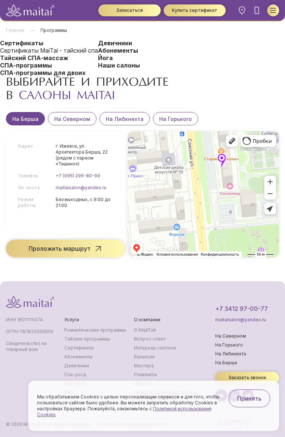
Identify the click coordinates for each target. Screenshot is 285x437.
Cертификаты (79, 348)
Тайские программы (87, 339)
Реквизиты (145, 374)
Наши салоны (119, 65)
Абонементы (118, 50)
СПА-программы (26, 65)
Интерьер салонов (155, 348)
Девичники (115, 43)
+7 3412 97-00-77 (241, 308)
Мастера (144, 365)
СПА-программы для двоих (43, 72)
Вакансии (144, 356)
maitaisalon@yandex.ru (81, 187)
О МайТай (145, 330)
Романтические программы (95, 330)
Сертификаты (21, 43)
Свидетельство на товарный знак (26, 346)
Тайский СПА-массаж (34, 58)
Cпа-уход (75, 374)
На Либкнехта (125, 119)
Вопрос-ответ (150, 339)
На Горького (175, 119)
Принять (249, 398)
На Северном (72, 119)
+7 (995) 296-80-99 (78, 175)
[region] (142, 118)
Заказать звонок (247, 377)
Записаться (129, 10)
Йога (105, 58)
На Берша (25, 119)
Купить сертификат (194, 10)
